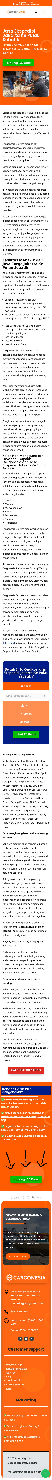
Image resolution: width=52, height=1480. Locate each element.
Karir (9, 1388)
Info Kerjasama (15, 1384)
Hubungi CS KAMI (18, 1256)
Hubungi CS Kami (18, 63)
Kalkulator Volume (16, 1368)
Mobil (27, 722)
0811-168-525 (11, 1430)
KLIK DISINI (9, 643)
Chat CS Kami (26, 734)
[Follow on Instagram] (31, 1339)
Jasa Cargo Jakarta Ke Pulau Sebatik (23, 265)
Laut (27, 705)
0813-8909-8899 (13, 1441)
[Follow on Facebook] (20, 1339)
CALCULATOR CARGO (26, 1070)
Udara (27, 713)
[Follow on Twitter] (26, 1339)
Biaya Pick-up (14, 1364)
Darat (27, 686)
